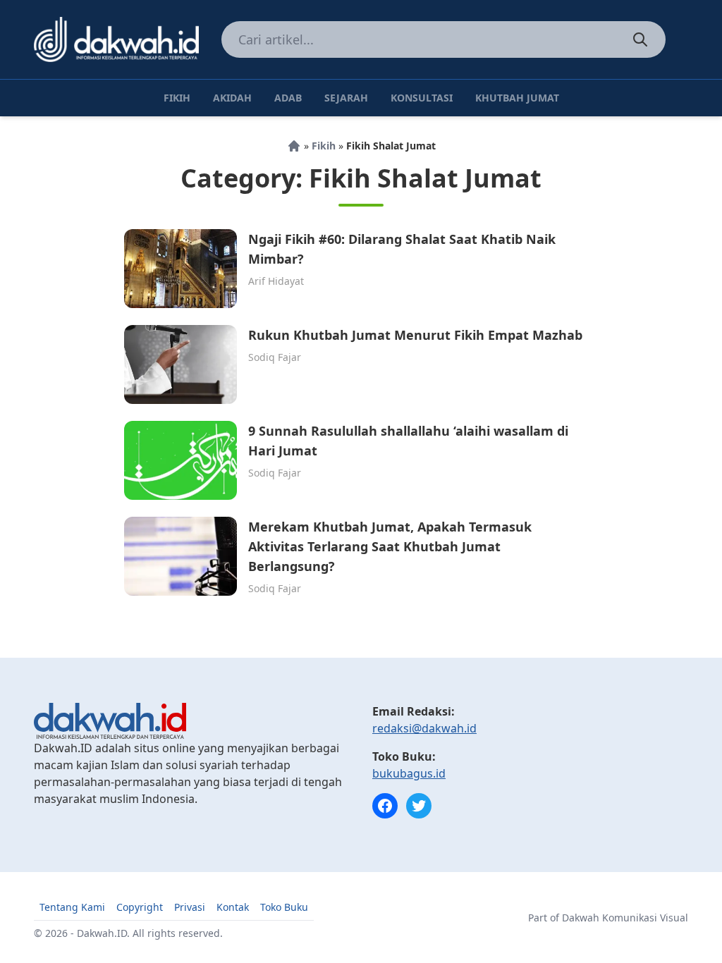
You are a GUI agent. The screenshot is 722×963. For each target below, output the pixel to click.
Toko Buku (284, 907)
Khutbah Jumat (517, 97)
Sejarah (346, 97)
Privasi (189, 907)
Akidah (232, 97)
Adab (288, 97)
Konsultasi (422, 97)
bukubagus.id (409, 773)
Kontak (232, 907)
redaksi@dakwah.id (424, 728)
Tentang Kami (72, 907)
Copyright (139, 907)
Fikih (177, 97)
